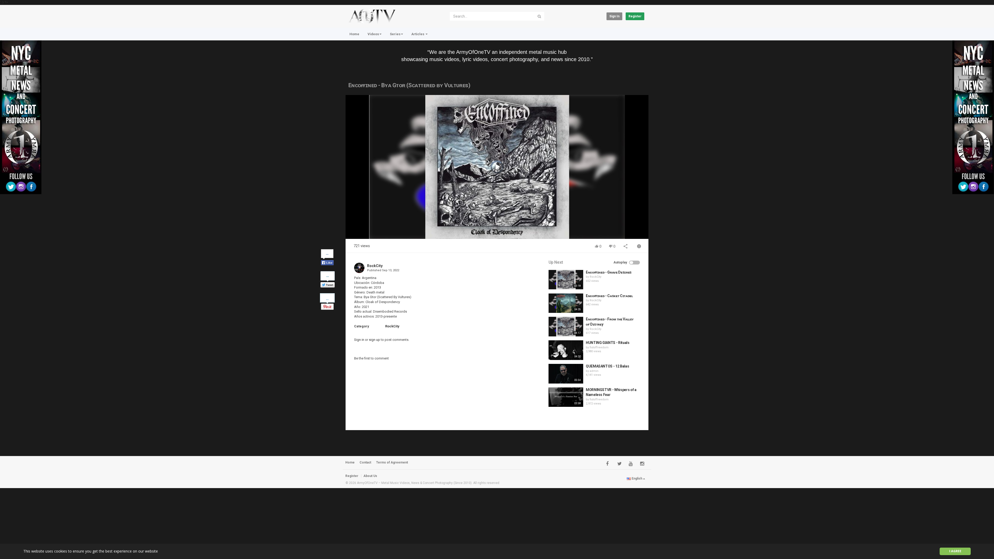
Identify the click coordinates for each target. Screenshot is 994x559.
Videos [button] (373, 34)
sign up (374, 340)
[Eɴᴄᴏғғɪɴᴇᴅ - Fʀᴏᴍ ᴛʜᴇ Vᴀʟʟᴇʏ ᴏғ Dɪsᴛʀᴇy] (566, 326)
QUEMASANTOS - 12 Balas (607, 366)
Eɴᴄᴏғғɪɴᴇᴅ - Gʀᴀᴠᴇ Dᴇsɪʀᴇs (609, 272)
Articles (418, 34)
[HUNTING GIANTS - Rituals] (566, 350)
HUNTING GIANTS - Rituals (608, 343)
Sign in (614, 16)
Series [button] (395, 34)
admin (594, 371)
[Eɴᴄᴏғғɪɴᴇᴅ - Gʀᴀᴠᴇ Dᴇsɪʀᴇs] (566, 280)
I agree (955, 551)
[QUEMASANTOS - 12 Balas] (566, 374)
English (637, 478)
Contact (365, 462)
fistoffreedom (599, 347)
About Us (370, 476)
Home (354, 34)
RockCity (375, 266)
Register (634, 16)
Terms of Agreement (392, 462)
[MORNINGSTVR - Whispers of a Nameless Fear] (566, 397)
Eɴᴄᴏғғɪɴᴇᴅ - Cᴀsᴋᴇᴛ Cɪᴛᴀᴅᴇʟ (609, 296)
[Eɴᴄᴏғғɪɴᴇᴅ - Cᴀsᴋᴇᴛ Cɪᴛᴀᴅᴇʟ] (566, 303)
